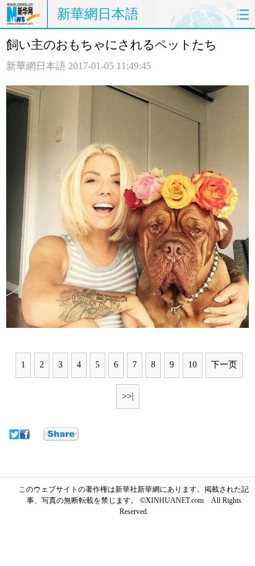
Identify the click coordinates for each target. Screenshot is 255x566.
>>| (128, 396)
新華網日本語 (98, 14)
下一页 (224, 364)
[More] (61, 434)
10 (192, 364)
